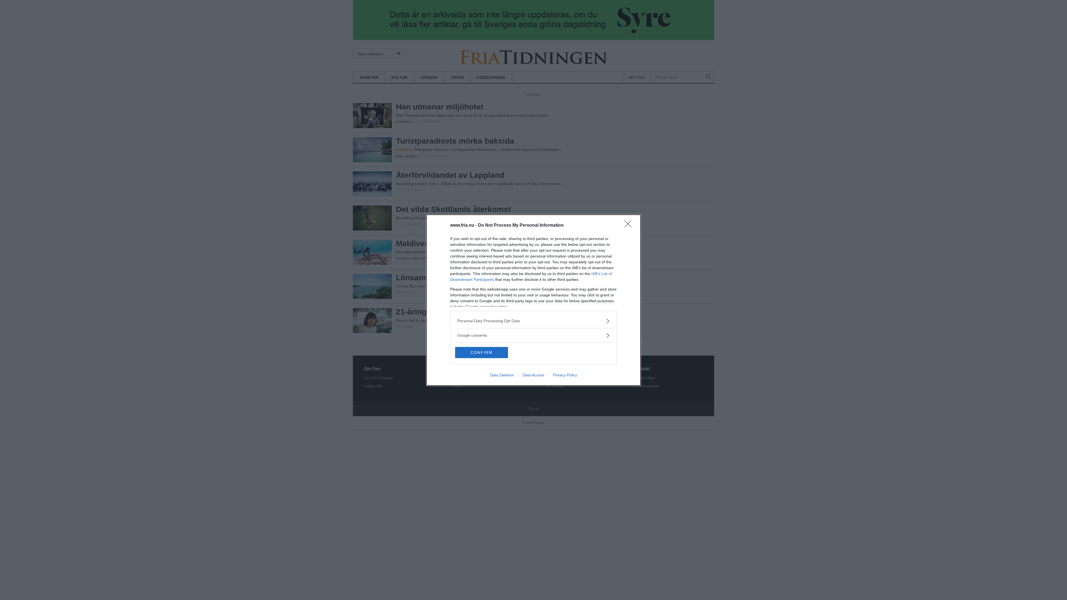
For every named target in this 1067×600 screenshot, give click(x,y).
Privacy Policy (565, 375)
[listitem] (533, 321)
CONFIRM (481, 352)
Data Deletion (502, 375)
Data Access (533, 375)
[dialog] (533, 300)
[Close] (629, 225)
